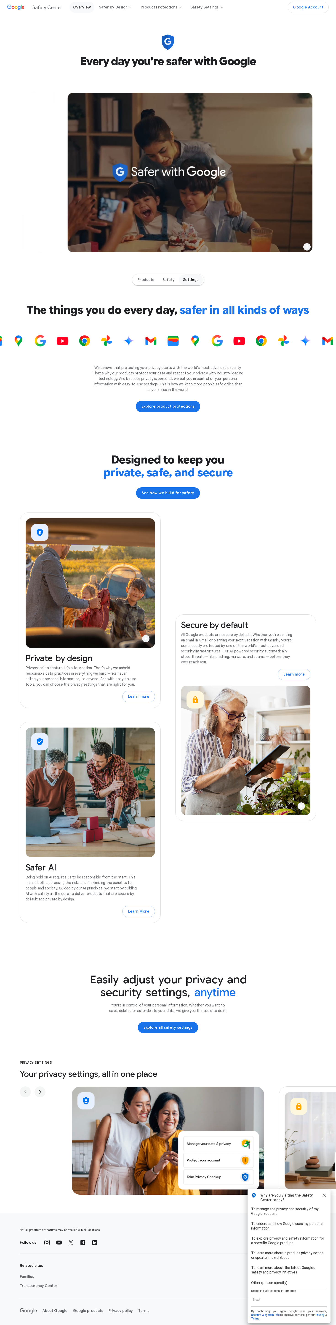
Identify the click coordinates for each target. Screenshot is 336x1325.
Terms (143, 1311)
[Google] (28, 1311)
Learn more (138, 696)
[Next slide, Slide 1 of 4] (40, 1091)
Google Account (308, 7)
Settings (191, 280)
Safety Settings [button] (205, 7)
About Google (55, 1311)
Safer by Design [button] (113, 7)
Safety (169, 280)
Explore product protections (168, 406)
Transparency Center (38, 1286)
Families (27, 1276)
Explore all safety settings (168, 1027)
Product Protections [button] (159, 7)
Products (146, 280)
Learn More (138, 911)
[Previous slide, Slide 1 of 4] (25, 1091)
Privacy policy (121, 1311)
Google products (88, 1311)
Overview (82, 7)
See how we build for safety (168, 493)
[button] (306, 246)
